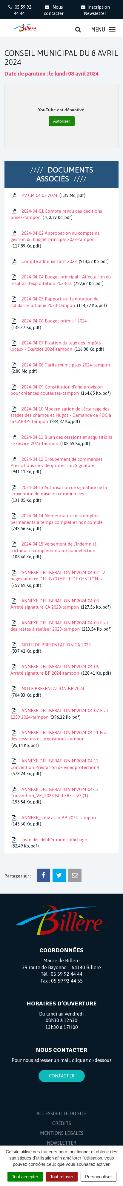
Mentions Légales (61, 1133)
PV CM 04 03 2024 (52, 195)
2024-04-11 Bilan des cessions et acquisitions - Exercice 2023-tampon (61, 440)
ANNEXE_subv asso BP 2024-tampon (54, 820)
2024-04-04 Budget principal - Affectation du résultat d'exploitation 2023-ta (60, 280)
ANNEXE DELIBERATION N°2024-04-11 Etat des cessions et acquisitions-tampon (59, 739)
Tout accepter (25, 1176)
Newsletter (61, 1143)
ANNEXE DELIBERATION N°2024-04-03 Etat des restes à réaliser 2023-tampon (60, 626)
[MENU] (112, 29)
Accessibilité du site (61, 1113)
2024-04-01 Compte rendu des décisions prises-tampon (56, 214)
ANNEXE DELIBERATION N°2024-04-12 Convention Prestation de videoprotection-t (55, 767)
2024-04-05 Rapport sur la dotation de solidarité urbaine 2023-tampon (57, 302)
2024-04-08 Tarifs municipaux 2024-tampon (61, 368)
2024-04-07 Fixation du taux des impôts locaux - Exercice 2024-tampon (56, 346)
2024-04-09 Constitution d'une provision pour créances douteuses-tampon (59, 390)
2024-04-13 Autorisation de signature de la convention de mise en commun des (58, 494)
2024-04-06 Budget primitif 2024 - (51, 324)
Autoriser (61, 121)
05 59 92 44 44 (66, 974)
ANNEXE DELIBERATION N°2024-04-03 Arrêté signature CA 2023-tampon (59, 604)
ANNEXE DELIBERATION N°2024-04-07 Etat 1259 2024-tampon (59, 713)
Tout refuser (61, 1176)
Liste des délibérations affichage (50, 842)
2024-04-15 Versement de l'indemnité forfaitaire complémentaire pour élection (53, 550)
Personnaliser (98, 1176)
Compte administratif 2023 (63, 261)
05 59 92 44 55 (67, 980)
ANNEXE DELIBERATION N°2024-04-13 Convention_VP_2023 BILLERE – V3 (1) (54, 796)
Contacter (61, 1075)
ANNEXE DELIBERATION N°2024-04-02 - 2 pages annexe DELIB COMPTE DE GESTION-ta (57, 579)
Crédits (61, 1123)
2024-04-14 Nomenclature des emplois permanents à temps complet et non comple (56, 522)
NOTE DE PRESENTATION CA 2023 (52, 648)
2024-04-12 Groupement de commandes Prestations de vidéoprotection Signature (56, 465)
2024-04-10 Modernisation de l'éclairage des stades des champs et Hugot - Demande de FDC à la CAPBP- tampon (60, 415)
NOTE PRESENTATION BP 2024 (48, 691)
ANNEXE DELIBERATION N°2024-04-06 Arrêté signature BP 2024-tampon (60, 669)
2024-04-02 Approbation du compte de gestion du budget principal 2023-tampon (55, 239)
